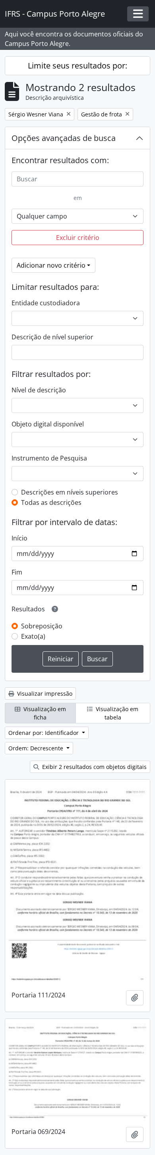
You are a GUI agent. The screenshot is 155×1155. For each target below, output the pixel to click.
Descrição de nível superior (52, 337)
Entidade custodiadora (46, 303)
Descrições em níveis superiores (69, 492)
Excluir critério (77, 237)
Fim (17, 572)
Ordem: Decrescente (36, 748)
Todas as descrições (51, 502)
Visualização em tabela (116, 713)
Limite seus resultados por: (77, 65)
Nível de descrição (39, 390)
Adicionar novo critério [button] (51, 265)
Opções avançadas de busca (64, 138)
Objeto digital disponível (48, 424)
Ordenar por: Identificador (44, 732)
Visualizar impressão (43, 693)
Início (19, 538)
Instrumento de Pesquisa (49, 458)
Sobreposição (41, 626)
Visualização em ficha (44, 713)
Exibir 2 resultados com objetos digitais (94, 767)
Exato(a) (33, 636)
